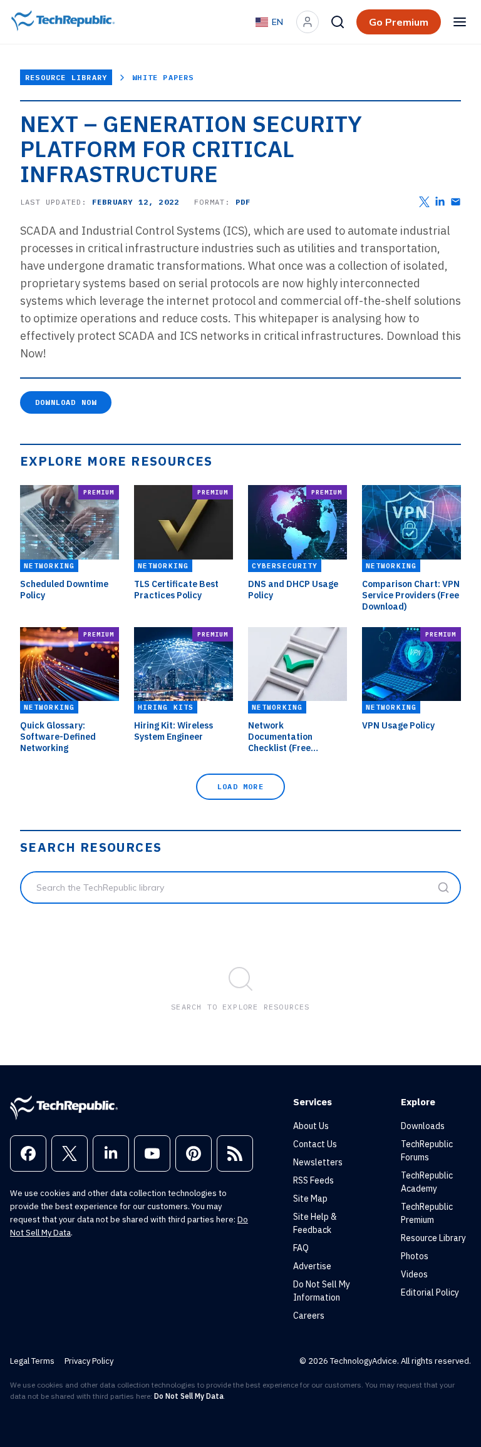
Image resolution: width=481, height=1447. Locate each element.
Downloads (423, 1126)
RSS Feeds (313, 1180)
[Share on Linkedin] (440, 202)
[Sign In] (307, 22)
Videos (414, 1274)
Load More (240, 786)
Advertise (312, 1266)
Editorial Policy (430, 1292)
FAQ (301, 1248)
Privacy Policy (89, 1361)
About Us (311, 1126)
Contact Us (315, 1144)
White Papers (163, 77)
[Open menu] (459, 22)
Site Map (310, 1198)
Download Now (65, 402)
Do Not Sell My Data (189, 1396)
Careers (308, 1315)
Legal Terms (32, 1361)
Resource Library (66, 77)
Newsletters (318, 1162)
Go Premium (398, 22)
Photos (414, 1256)
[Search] (337, 22)
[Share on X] (424, 202)
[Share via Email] (455, 202)
